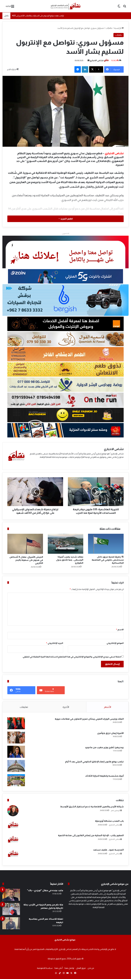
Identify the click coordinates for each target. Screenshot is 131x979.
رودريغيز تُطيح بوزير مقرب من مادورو (104, 747)
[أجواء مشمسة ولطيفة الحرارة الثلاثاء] (16, 780)
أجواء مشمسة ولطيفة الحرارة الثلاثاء (104, 776)
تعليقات (24, 707)
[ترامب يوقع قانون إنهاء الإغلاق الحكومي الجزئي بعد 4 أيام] (16, 766)
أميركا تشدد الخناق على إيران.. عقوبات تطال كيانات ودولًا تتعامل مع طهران (43, 13)
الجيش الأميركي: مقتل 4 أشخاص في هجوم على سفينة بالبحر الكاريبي (26, 560)
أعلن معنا (58, 968)
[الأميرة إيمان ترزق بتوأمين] (16, 737)
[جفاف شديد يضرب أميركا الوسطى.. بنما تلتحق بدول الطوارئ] (65, 544)
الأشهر (107, 707)
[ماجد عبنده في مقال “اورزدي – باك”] (11, 895)
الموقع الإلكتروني (115, 643)
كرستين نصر (115, 810)
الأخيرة (66, 707)
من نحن (91, 968)
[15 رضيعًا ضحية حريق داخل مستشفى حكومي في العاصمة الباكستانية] (106, 544)
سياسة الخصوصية (45, 968)
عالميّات (109, 28)
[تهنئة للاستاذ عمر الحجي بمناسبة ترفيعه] (11, 923)
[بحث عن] (124, 7)
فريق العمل (81, 968)
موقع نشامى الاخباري (64, 940)
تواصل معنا (69, 968)
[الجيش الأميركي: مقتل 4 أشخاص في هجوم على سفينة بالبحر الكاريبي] (25, 544)
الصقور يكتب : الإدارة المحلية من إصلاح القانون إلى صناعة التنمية (91, 835)
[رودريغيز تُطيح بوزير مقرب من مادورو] (16, 752)
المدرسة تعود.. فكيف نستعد (108, 849)
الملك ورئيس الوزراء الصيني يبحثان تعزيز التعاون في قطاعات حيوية (89, 719)
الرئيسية (118, 28)
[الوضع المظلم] (119, 7)
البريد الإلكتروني (54, 643)
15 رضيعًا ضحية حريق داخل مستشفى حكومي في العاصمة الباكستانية (108, 559)
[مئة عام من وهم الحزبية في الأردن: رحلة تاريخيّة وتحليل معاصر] (11, 909)
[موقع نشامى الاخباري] (65, 6)
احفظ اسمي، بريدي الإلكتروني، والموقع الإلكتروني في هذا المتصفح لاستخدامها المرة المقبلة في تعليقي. (71, 656)
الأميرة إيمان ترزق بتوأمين (110, 733)
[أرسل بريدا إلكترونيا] (88, 60)
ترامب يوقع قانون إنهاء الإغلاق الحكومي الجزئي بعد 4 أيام (94, 761)
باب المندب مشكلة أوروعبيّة (109, 821)
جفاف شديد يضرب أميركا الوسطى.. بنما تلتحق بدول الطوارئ (69, 559)
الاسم (120, 629)
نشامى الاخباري (97, 60)
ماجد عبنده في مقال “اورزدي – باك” (45, 890)
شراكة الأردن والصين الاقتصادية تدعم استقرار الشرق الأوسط (92, 806)
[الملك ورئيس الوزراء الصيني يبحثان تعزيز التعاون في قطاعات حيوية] (16, 723)
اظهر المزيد (66, 218)
